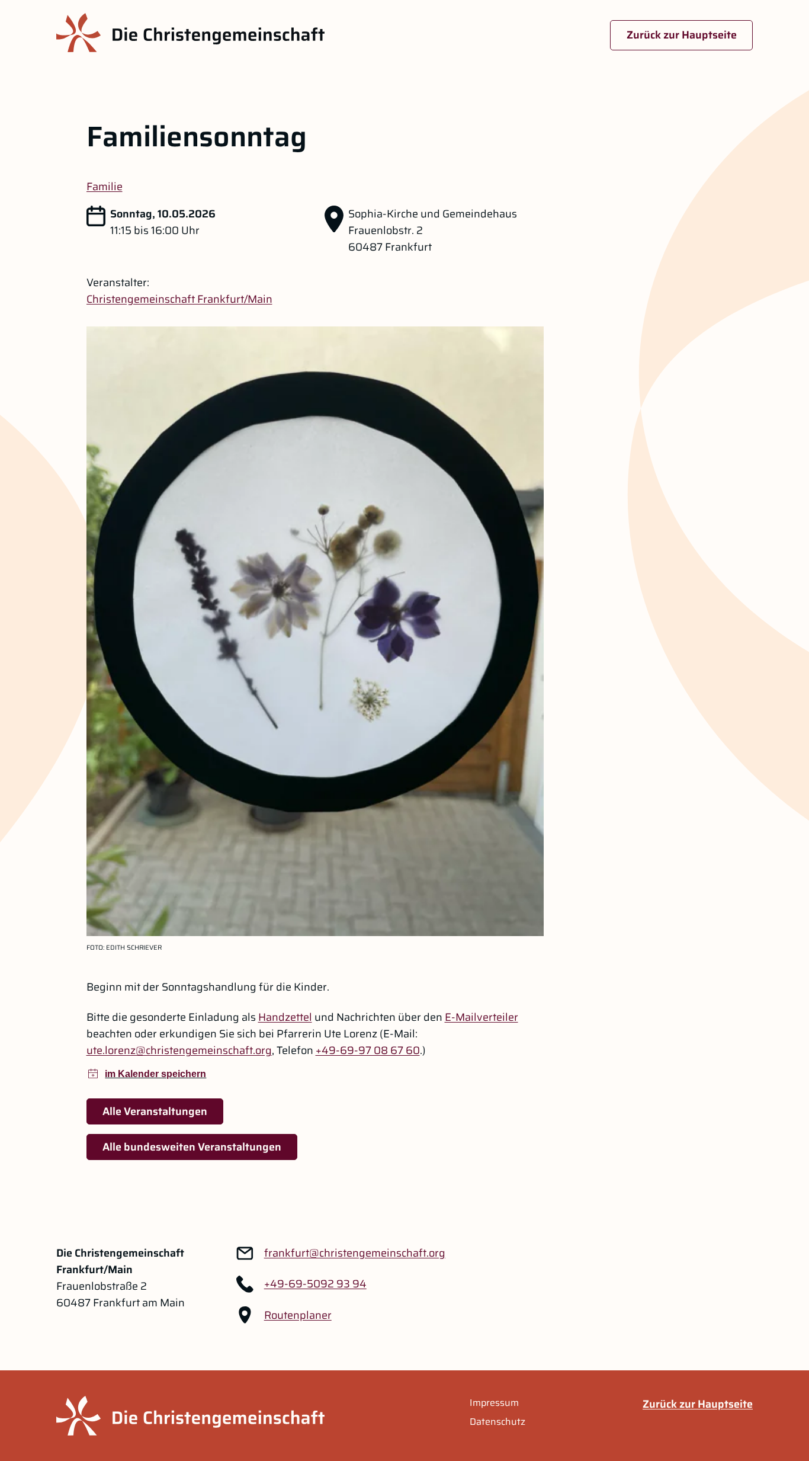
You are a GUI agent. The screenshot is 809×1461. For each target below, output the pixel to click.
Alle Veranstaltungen (154, 1111)
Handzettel (285, 1017)
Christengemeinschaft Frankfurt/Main (179, 299)
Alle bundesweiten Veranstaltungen (191, 1147)
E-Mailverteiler (481, 1017)
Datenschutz (497, 1422)
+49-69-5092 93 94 (315, 1284)
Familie (104, 186)
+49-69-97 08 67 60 (368, 1050)
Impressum (494, 1403)
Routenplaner (298, 1315)
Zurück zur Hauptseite (682, 35)
